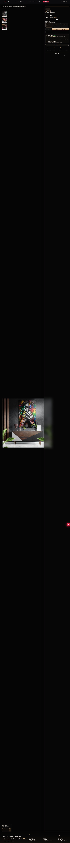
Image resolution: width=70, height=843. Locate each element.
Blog (36, 1)
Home (3, 6)
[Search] (64, 1)
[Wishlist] (63, 1)
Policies (40, 1)
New (18, 1)
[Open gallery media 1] (4, 14)
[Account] (61, 1)
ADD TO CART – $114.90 (61, 29)
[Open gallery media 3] (4, 27)
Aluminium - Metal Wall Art (8, 6)
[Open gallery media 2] (4, 20)
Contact (29, 1)
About (26, 1)
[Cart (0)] (66, 1)
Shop (14, 1)
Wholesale (21, 1)
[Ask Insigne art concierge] (68, 524)
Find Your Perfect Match (58, 44)
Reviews (33, 1)
